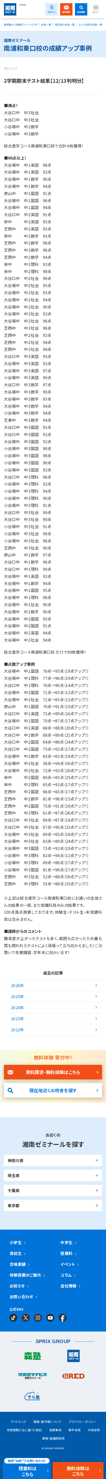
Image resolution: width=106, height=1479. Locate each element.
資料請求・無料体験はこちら (53, 1072)
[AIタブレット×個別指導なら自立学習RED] (73, 1377)
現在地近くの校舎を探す (53, 1090)
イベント (67, 1264)
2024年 (17, 1007)
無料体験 (78, 1471)
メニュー (96, 12)
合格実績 (18, 1264)
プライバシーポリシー (82, 1421)
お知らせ (17, 1286)
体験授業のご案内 (25, 1275)
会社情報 (68, 1286)
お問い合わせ (21, 1297)
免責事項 (55, 1430)
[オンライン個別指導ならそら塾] (32, 1397)
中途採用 (94, 1430)
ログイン (51, 12)
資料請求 (66, 12)
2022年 (17, 1030)
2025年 (17, 996)
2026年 (17, 985)
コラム (65, 1275)
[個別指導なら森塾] (32, 1357)
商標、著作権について (47, 1421)
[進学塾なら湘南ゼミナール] (73, 1357)
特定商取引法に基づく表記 (24, 1430)
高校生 (15, 1253)
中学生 (66, 1242)
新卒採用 (75, 1430)
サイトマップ (18, 1421)
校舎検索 (81, 12)
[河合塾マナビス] (32, 1377)
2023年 (17, 1019)
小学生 (15, 1242)
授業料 (66, 1253)
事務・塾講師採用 (53, 1438)
